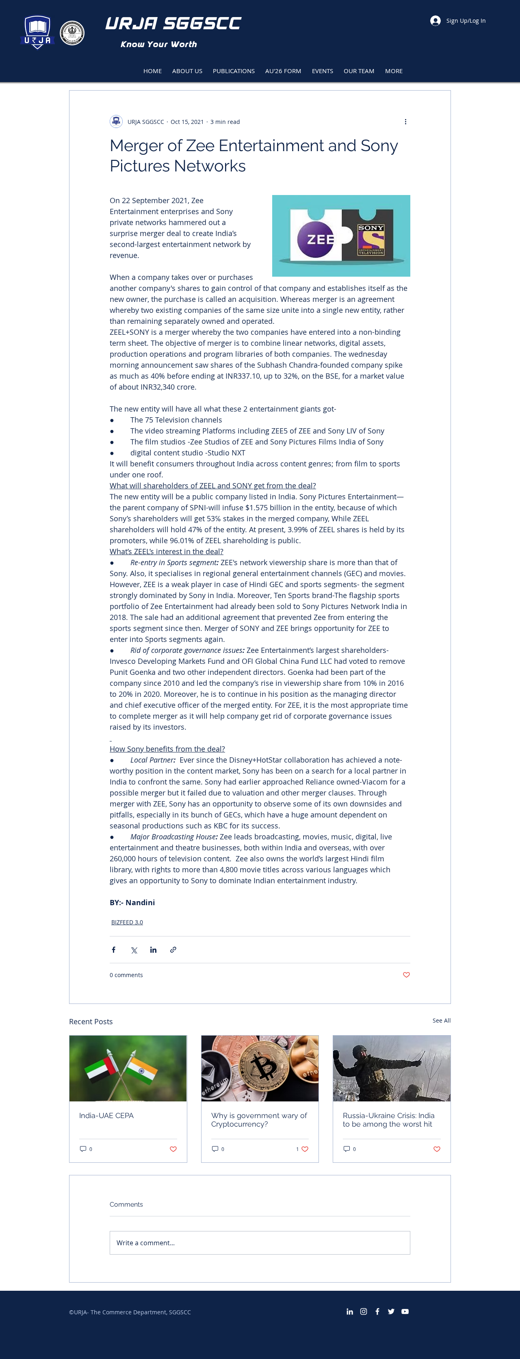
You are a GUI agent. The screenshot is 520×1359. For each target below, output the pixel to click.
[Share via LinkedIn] (153, 950)
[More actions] (405, 121)
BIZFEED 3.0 (127, 922)
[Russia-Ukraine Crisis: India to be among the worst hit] (392, 1068)
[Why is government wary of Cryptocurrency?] (260, 1068)
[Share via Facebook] (113, 950)
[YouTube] (405, 1311)
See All (442, 1020)
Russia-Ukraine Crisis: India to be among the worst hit (389, 1119)
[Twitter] (391, 1311)
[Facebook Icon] (377, 1311)
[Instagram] (363, 1311)
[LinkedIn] (349, 1311)
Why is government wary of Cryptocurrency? (259, 1119)
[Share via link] (173, 950)
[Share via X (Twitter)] (133, 950)
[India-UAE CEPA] (128, 1068)
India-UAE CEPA (106, 1115)
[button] (234, 67)
